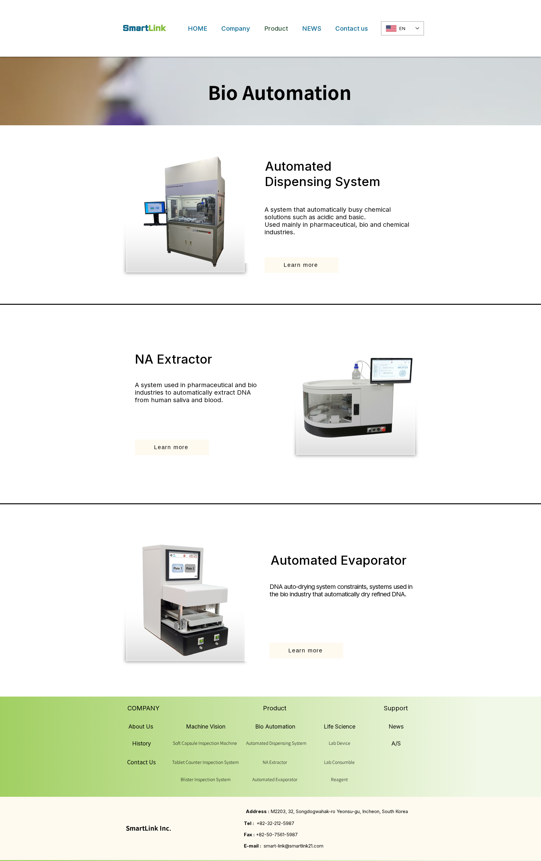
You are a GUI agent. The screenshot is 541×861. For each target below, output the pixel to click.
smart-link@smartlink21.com (293, 846)
